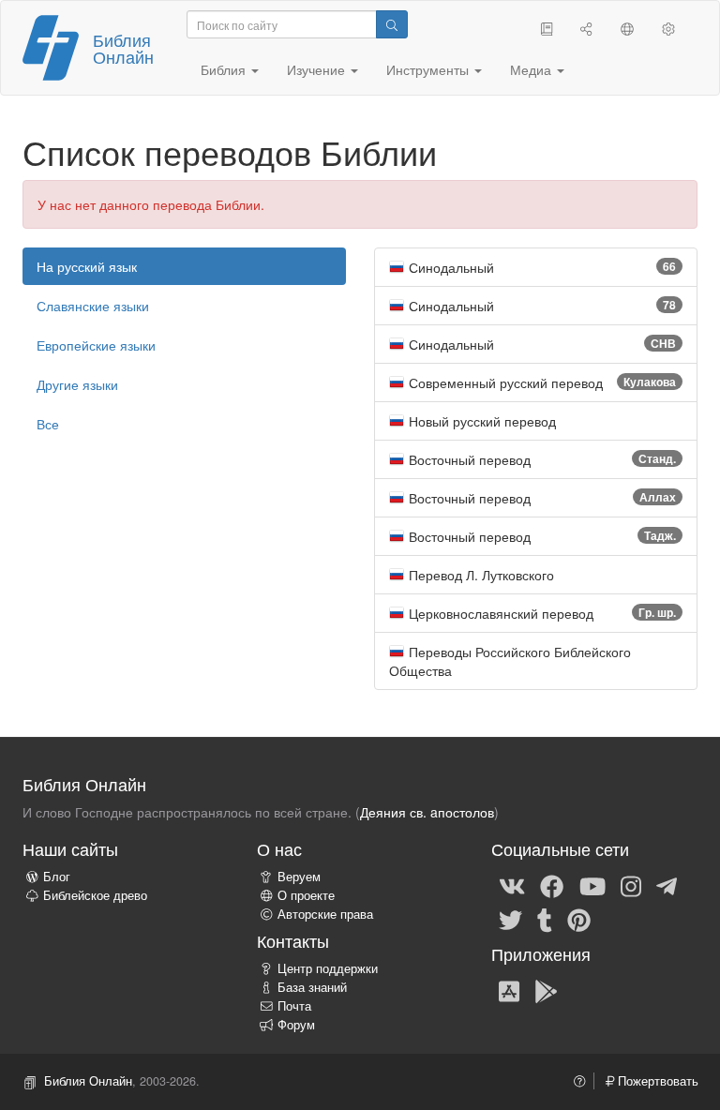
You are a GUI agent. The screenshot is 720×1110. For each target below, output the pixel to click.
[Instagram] (631, 885)
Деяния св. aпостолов (427, 811)
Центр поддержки (328, 968)
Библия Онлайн (123, 48)
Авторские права (325, 914)
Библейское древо (95, 895)
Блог (56, 876)
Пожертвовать (656, 1080)
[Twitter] (510, 919)
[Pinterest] (579, 919)
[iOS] (509, 990)
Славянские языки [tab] (93, 305)
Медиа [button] (532, 69)
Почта (294, 1006)
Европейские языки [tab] (96, 345)
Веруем (299, 876)
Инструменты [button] (429, 69)
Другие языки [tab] (77, 384)
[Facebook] (551, 885)
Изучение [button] (318, 69)
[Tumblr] (544, 919)
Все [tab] (48, 423)
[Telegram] (666, 885)
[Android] (546, 990)
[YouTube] (592, 885)
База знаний (312, 987)
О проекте (306, 895)
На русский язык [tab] (87, 266)
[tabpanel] (536, 469)
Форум (296, 1024)
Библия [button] (225, 69)
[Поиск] (392, 24)
